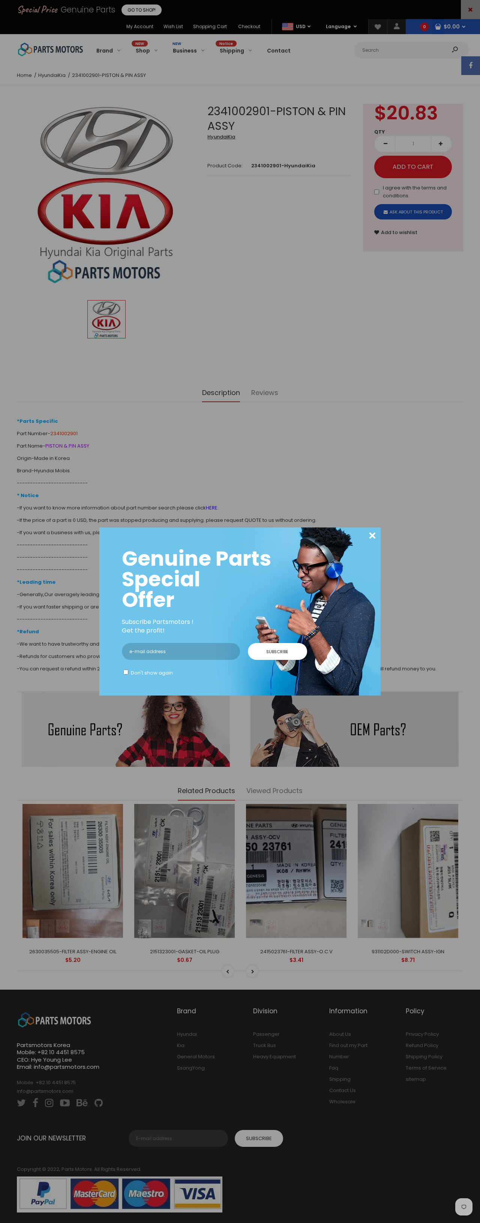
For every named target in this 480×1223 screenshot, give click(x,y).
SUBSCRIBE (277, 652)
